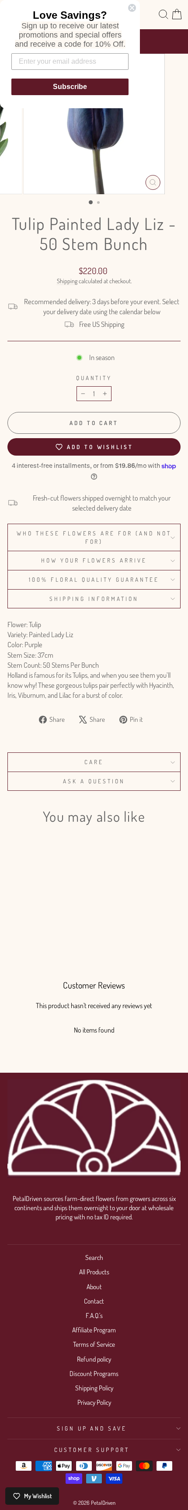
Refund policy (94, 1359)
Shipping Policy (94, 1387)
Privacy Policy (94, 1402)
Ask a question (94, 781)
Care (94, 761)
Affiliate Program (94, 1329)
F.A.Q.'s (94, 1315)
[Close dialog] (132, 7)
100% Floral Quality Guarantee (94, 579)
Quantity (94, 377)
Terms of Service (94, 1344)
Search (94, 1257)
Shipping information (94, 598)
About (94, 1286)
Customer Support (91, 1449)
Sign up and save (92, 1428)
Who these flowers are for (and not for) (94, 537)
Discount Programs (94, 1373)
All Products (94, 1271)
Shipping (67, 281)
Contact (94, 1301)
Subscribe (70, 86)
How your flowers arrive (94, 560)
